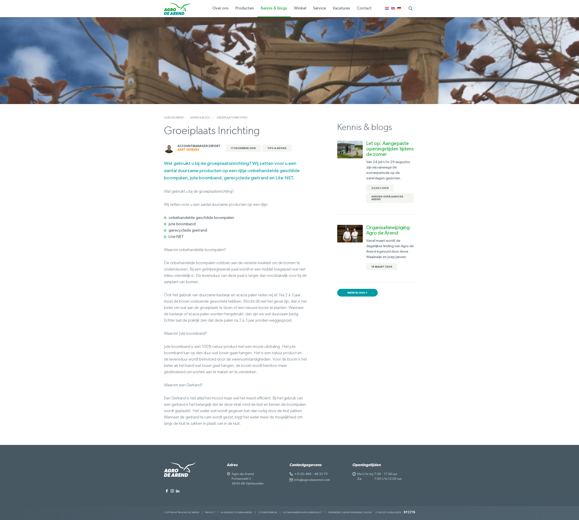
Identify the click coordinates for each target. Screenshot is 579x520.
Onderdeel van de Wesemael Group (350, 512)
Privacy (210, 512)
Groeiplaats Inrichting (232, 117)
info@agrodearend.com (312, 480)
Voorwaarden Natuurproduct (302, 512)
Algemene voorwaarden (236, 512)
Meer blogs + (357, 292)
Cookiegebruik (267, 512)
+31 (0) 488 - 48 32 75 (311, 474)
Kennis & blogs (200, 117)
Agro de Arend (174, 117)
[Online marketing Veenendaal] (409, 514)
